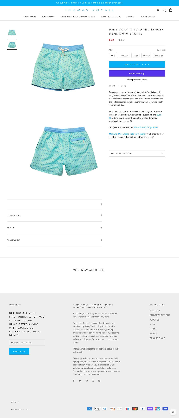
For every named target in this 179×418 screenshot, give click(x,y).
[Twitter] (122, 86)
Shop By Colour (111, 17)
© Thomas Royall (20, 409)
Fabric (11, 228)
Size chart (161, 50)
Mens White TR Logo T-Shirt (146, 127)
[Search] (164, 10)
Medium (124, 55)
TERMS (153, 329)
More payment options (137, 79)
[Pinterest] (125, 86)
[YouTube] (99, 380)
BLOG (152, 324)
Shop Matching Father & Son (78, 17)
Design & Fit (14, 215)
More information (121, 153)
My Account (148, 17)
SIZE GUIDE (155, 310)
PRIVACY (153, 333)
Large (135, 55)
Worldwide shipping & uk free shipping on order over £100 (89, 3)
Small (113, 55)
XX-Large (159, 55)
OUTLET (131, 17)
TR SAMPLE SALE (157, 338)
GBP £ (14, 402)
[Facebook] (118, 86)
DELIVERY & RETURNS (160, 315)
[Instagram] (87, 380)
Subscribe (19, 351)
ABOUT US (154, 320)
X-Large (146, 55)
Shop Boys (48, 17)
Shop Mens (29, 17)
